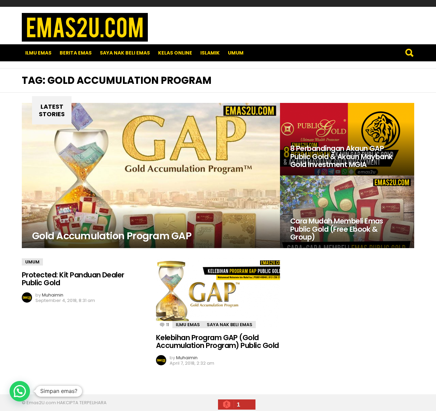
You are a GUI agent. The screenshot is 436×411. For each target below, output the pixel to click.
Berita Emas (76, 52)
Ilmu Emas (38, 52)
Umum (236, 52)
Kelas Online (175, 52)
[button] (20, 391)
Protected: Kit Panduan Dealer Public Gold (73, 279)
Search (409, 52)
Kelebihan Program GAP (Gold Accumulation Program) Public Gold (217, 342)
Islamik (210, 52)
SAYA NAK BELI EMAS (125, 52)
